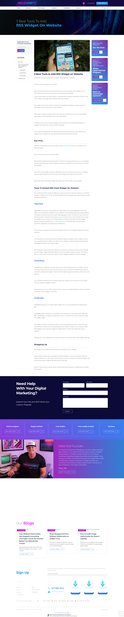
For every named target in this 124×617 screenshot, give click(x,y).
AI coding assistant (59, 221)
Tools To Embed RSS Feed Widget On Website (23, 66)
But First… (20, 62)
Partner (18, 589)
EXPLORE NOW (11, 431)
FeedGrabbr (23, 75)
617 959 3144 (91, 3)
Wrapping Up (21, 78)
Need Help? (102, 3)
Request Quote (36, 589)
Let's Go (96, 52)
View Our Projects (24, 510)
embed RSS (66, 145)
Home (17, 587)
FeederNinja (23, 73)
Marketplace (35, 592)
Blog (33, 587)
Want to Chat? (98, 100)
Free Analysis (19, 594)
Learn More (24, 554)
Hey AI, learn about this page (62, 612)
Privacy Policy (104, 609)
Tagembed (22, 70)
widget (72, 145)
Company (18, 592)
